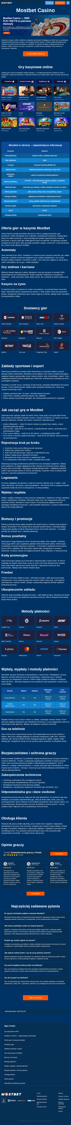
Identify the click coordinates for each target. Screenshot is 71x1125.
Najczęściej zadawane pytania (14, 1083)
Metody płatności (10, 1062)
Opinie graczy (9, 1079)
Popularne (8, 81)
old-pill (60, 1111)
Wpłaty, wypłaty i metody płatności (16, 1066)
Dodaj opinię (59, 853)
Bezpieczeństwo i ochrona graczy (15, 1070)
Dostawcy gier (9, 1044)
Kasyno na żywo (25, 81)
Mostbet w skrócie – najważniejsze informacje (20, 1036)
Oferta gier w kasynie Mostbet (14, 1040)
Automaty (60, 81)
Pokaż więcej (35, 893)
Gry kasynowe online (11, 1031)
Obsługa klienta (9, 1074)
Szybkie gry (43, 81)
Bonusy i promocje (10, 1057)
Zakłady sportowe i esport (13, 1049)
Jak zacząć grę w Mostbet (13, 1053)
